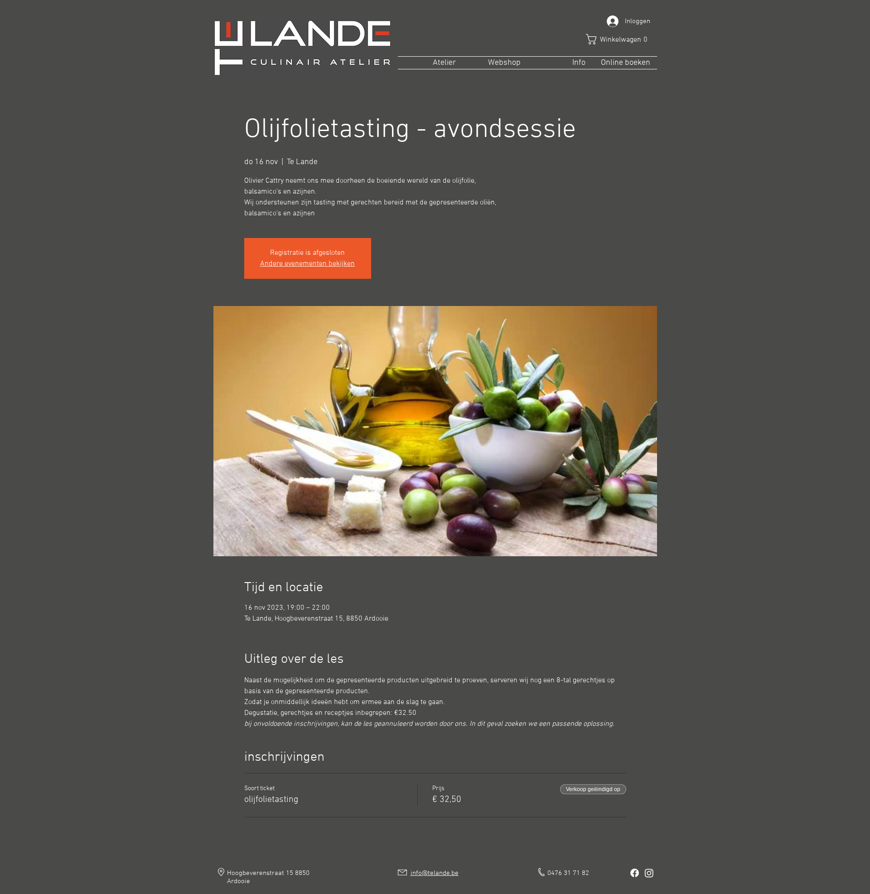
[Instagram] (649, 873)
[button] (620, 39)
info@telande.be (435, 873)
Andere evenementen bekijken (307, 263)
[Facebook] (634, 873)
